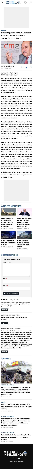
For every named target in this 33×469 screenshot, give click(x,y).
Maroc (3, 30)
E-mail (5, 285)
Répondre (5, 309)
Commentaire (7, 262)
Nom (5, 278)
